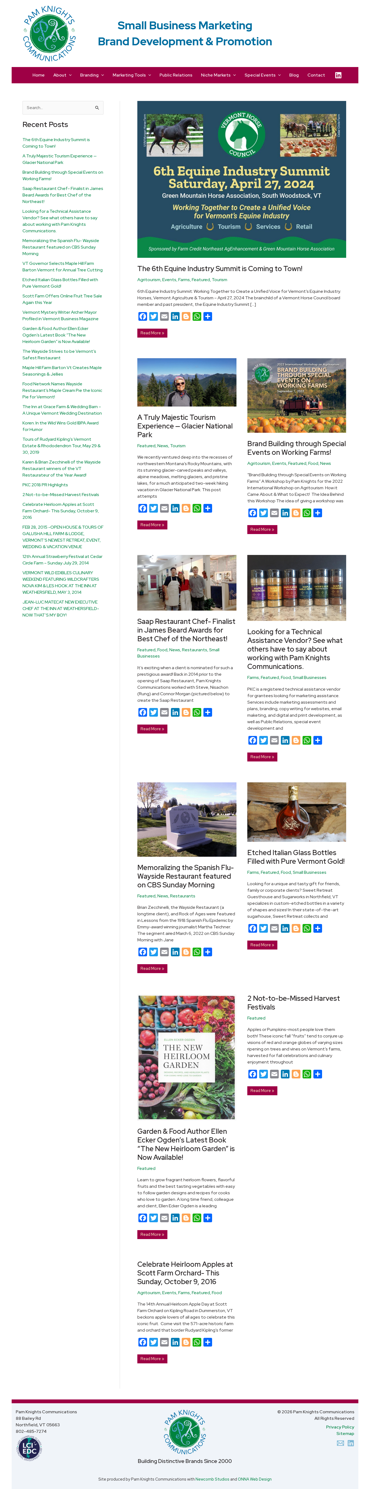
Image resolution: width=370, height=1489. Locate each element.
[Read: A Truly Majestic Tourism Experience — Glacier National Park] (186, 382)
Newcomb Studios (212, 1479)
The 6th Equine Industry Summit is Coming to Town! (219, 268)
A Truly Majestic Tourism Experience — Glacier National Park (185, 426)
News (162, 446)
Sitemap (345, 1433)
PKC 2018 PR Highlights (45, 485)
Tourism (219, 279)
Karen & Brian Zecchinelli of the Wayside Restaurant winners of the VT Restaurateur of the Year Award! (61, 468)
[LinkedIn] (338, 75)
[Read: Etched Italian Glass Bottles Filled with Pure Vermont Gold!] (296, 811)
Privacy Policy (340, 1427)
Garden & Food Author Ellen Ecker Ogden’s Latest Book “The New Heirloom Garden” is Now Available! (56, 335)
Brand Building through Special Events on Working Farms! (296, 448)
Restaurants (194, 650)
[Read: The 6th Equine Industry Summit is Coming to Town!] (241, 179)
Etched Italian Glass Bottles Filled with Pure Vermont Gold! (296, 857)
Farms (184, 279)
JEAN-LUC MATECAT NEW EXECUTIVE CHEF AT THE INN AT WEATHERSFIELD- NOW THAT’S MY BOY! (60, 608)
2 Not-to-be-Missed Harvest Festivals (60, 494)
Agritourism (148, 279)
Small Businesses (309, 677)
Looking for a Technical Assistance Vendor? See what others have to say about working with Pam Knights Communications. (295, 649)
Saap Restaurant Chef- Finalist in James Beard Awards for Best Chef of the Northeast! (62, 195)
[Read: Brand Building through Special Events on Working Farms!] (296, 395)
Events (169, 279)
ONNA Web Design (255, 1479)
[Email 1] (340, 1443)
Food (313, 463)
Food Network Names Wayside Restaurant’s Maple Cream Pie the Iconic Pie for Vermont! (62, 390)
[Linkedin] (350, 1443)
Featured (201, 279)
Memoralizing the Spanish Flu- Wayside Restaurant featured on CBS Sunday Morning (60, 247)
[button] (69, 75)
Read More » (152, 332)
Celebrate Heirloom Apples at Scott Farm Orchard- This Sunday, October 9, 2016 (60, 510)
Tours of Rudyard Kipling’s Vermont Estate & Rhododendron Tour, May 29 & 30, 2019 (61, 445)
